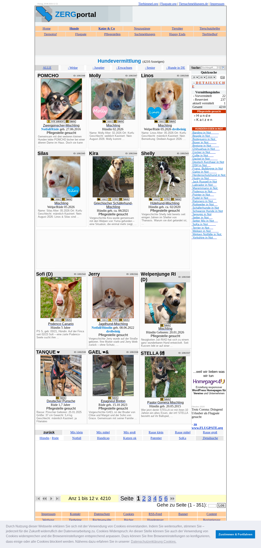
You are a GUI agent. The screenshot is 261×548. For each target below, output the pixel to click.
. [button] (153, 541)
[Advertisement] (130, 46)
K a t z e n (204, 120)
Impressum (217, 4)
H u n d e (203, 116)
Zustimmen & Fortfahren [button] (235, 534)
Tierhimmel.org (148, 4)
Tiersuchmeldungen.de (193, 4)
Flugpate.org (168, 4)
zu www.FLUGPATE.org (207, 426)
